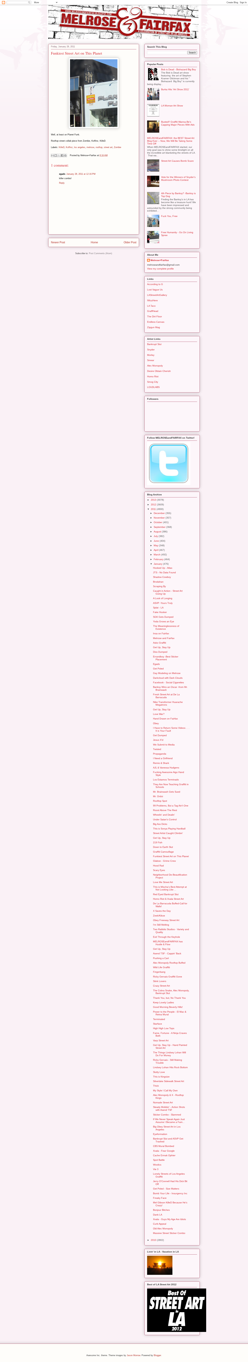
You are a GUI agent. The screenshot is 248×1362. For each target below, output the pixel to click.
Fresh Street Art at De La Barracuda (166, 696)
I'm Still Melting (161, 924)
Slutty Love (159, 1072)
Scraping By (159, 586)
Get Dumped (160, 735)
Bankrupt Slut (154, 344)
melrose (90, 147)
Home (94, 242)
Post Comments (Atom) (100, 253)
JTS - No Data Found (164, 572)
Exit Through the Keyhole (166, 937)
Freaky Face (160, 1198)
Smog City (152, 382)
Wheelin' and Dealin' (164, 814)
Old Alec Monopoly (163, 1228)
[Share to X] (59, 155)
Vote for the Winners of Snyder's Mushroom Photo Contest (178, 178)
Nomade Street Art (163, 1102)
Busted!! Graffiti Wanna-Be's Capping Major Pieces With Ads (178, 123)
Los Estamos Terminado (166, 779)
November (160, 517)
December (160, 513)
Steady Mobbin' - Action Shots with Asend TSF (169, 1108)
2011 (154, 509)
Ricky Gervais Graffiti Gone (167, 976)
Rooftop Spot (160, 801)
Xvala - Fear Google (164, 1150)
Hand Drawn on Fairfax (165, 718)
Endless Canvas (155, 322)
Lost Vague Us (155, 289)
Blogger (157, 1355)
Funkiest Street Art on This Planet (171, 856)
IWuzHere (152, 300)
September (160, 527)
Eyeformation (160, 1134)
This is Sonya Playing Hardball (169, 828)
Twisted (157, 749)
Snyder (151, 349)
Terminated (159, 1019)
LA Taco (151, 305)
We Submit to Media (164, 744)
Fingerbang (159, 972)
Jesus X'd (158, 740)
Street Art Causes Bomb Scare (177, 160)
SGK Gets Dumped (163, 617)
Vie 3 (155, 1169)
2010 (154, 1240)
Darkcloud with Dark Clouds (168, 678)
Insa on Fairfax (161, 633)
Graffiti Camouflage (163, 851)
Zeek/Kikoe (159, 915)
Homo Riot (152, 376)
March (157, 554)
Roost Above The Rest (165, 810)
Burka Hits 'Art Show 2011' (175, 89)
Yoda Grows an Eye (163, 621)
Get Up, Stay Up (161, 647)
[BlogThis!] (55, 155)
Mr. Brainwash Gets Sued (166, 791)
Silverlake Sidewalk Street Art (168, 1081)
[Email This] (52, 155)
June (157, 540)
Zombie (117, 147)
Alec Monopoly (155, 365)
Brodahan (158, 581)
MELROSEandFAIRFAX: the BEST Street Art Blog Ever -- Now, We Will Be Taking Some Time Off (170, 141)
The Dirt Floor (154, 316)
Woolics (157, 1164)
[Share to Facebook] (62, 155)
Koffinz (69, 147)
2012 (154, 504)
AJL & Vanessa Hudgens (166, 767)
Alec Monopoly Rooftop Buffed (169, 962)
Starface (157, 1023)
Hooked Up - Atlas (162, 568)
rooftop (99, 147)
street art (108, 147)
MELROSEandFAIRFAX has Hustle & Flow (168, 943)
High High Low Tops (163, 1028)
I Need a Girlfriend (163, 758)
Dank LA (157, 1214)
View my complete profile (160, 268)
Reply (62, 183)
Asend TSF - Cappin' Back (167, 953)
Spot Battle (159, 1160)
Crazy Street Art (161, 985)
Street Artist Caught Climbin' (168, 833)
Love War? (158, 714)
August (158, 531)
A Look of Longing (162, 598)
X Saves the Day (162, 911)
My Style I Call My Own (165, 1090)
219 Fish (157, 842)
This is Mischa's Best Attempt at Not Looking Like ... (170, 888)
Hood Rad (158, 865)
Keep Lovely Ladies (163, 1002)
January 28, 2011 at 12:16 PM (80, 174)
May (156, 545)
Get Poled (158, 668)
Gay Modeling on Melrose (167, 673)
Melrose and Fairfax (163, 638)
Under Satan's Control (165, 819)
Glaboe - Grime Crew (164, 861)
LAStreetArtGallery (157, 295)
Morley (150, 355)
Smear (150, 360)
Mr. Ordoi (158, 796)
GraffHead (152, 311)
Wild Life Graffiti (161, 967)
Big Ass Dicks (160, 824)
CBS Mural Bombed (163, 1146)
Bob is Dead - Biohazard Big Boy (178, 69)
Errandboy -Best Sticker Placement (165, 658)
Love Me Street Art (163, 882)
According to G (155, 284)
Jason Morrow (133, 1355)
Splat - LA (158, 607)
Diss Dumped (160, 652)
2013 (154, 499)
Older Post (130, 242)
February (159, 559)
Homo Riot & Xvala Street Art (168, 899)
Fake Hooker (160, 612)
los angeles (79, 147)
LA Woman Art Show (172, 105)
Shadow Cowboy (162, 577)
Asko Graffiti (159, 642)
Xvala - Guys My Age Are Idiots (169, 1219)
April (156, 550)
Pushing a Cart (161, 958)
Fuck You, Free (169, 216)
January (158, 563)
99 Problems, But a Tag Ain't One (170, 805)
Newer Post (58, 242)
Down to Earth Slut (163, 847)
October (158, 522)
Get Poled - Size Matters (166, 1188)
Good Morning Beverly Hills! (168, 1007)
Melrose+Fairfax (159, 260)
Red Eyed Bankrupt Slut (165, 894)
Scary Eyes (159, 870)
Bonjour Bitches (161, 1210)
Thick (156, 1085)
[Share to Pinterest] (65, 155)
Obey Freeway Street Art (166, 920)
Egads (156, 664)
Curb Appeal (159, 1223)
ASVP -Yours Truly (163, 603)
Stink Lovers (159, 981)
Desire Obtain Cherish (159, 371)
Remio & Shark (161, 763)
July (156, 536)
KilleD (61, 147)
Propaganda (159, 753)
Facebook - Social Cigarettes (168, 682)
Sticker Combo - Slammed (167, 1114)
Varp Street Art (161, 1040)
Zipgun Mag (153, 327)
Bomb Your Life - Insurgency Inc (170, 1193)
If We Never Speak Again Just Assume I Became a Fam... (169, 1120)
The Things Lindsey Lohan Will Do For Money (169, 1054)
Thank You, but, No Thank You (169, 998)
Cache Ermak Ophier (164, 1155)
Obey (156, 723)
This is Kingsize (161, 1076)
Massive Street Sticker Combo (169, 1233)
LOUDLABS (153, 387)
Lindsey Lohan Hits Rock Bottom (170, 1067)
